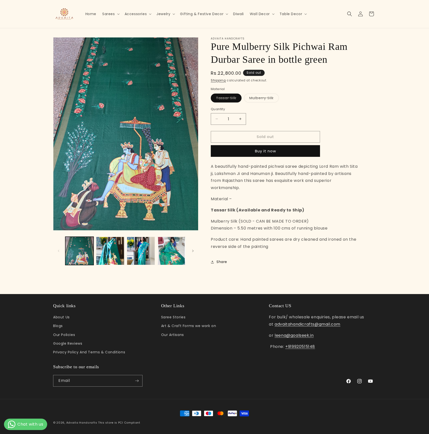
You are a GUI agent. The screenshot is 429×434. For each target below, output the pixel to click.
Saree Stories (173, 317)
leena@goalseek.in (294, 335)
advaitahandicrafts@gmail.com (307, 324)
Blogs (58, 325)
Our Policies (64, 334)
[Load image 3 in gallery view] (141, 251)
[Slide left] (58, 250)
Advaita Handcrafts (81, 423)
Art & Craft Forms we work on (188, 325)
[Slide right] (192, 250)
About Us (61, 317)
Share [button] (221, 261)
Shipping (218, 80)
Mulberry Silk (264, 98)
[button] (110, 14)
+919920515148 (300, 346)
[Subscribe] (136, 381)
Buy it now (265, 151)
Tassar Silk (229, 98)
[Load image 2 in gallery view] (110, 251)
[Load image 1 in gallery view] (79, 251)
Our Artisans (172, 334)
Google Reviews (67, 343)
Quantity (218, 109)
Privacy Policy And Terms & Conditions (89, 352)
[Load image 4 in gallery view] (171, 251)
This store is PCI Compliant (119, 423)
